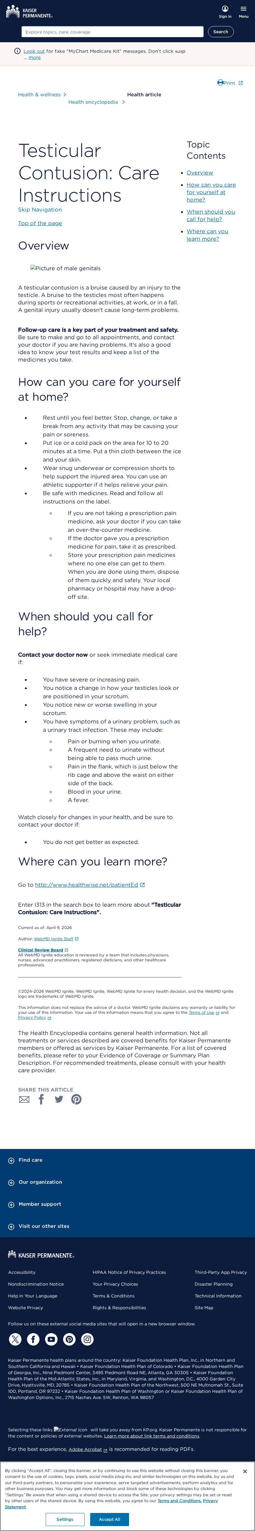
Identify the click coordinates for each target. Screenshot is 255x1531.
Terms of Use (201, 1012)
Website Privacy (25, 1307)
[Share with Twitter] (59, 1099)
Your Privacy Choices (115, 1284)
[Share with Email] (24, 1099)
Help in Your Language (32, 1295)
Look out (34, 51)
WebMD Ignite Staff (53, 938)
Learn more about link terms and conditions (151, 1435)
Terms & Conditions (114, 1295)
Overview (200, 172)
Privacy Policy (32, 1017)
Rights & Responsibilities (119, 1307)
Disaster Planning (214, 1284)
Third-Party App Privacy (221, 1272)
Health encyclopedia (93, 102)
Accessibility (21, 1272)
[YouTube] (50, 1339)
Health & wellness (39, 95)
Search (221, 31)
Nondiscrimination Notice (36, 1284)
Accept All (109, 1519)
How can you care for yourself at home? (211, 192)
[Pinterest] (68, 1339)
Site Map (204, 1307)
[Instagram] (86, 1339)
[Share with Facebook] (41, 1099)
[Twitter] (14, 1339)
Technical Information (218, 1295)
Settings (65, 1519)
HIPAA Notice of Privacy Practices (129, 1272)
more (35, 57)
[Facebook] (32, 1339)
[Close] (245, 1471)
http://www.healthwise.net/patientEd (86, 885)
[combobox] (112, 31)
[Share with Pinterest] (76, 1099)
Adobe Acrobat (85, 1449)
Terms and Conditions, (180, 1500)
